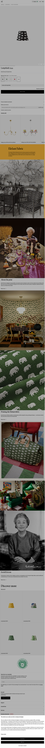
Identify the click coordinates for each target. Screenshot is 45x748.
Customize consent (22, 745)
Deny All (22, 742)
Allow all (22, 738)
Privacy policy (3, 734)
